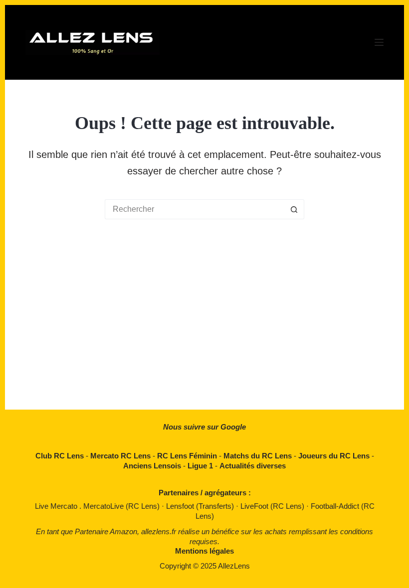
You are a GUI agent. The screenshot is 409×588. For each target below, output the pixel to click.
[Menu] (379, 42)
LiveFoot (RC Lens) (273, 506)
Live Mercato (57, 506)
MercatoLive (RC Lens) (122, 506)
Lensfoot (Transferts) (201, 506)
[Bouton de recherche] (294, 209)
